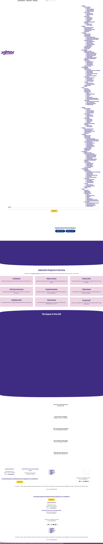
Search (9, 207)
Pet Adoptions (16, 278)
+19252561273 (11, 474)
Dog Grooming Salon (21, 0)
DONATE (54, 211)
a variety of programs (35, 273)
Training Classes (29, 0)
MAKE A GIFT (70, 231)
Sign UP (20, 482)
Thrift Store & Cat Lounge (16, 289)
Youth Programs (51, 300)
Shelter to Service (51, 278)
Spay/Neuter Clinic (16, 300)
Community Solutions (51, 289)
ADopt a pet (60, 231)
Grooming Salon (86, 278)
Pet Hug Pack (86, 300)
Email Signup (35, 0)
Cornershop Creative (53, 489)
